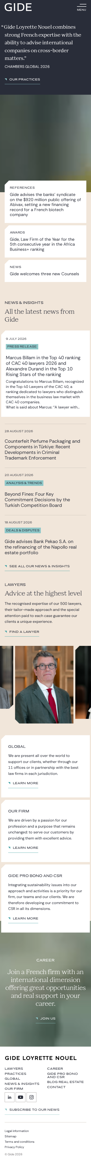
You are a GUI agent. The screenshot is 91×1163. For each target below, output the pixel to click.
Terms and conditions (20, 1142)
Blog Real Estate (65, 1082)
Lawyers (14, 1068)
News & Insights (22, 1084)
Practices (15, 1074)
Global (12, 1078)
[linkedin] (9, 1097)
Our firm (14, 1088)
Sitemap (10, 1136)
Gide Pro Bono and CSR (62, 1075)
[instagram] (31, 1097)
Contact (56, 1087)
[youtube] (20, 1097)
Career (55, 1068)
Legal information (17, 1131)
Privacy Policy (14, 1147)
